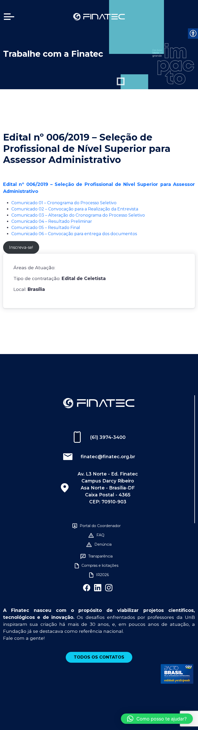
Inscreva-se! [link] (21, 247)
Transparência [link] (100, 556)
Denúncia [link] (103, 544)
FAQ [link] (100, 535)
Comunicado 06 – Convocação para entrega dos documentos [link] (74, 233)
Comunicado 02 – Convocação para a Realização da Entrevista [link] (74, 209)
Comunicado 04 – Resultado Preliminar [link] (51, 221)
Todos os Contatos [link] (99, 657)
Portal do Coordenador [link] (100, 525)
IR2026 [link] (102, 574)
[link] (99, 16)
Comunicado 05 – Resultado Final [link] (45, 227)
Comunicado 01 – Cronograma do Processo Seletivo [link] (64, 202)
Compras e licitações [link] (99, 565)
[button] (157, 718)
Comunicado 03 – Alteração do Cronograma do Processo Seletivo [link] (78, 215)
